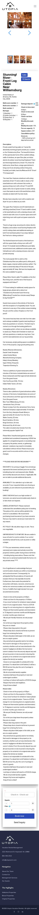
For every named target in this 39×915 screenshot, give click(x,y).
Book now (19, 816)
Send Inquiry (19, 822)
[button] (29, 33)
